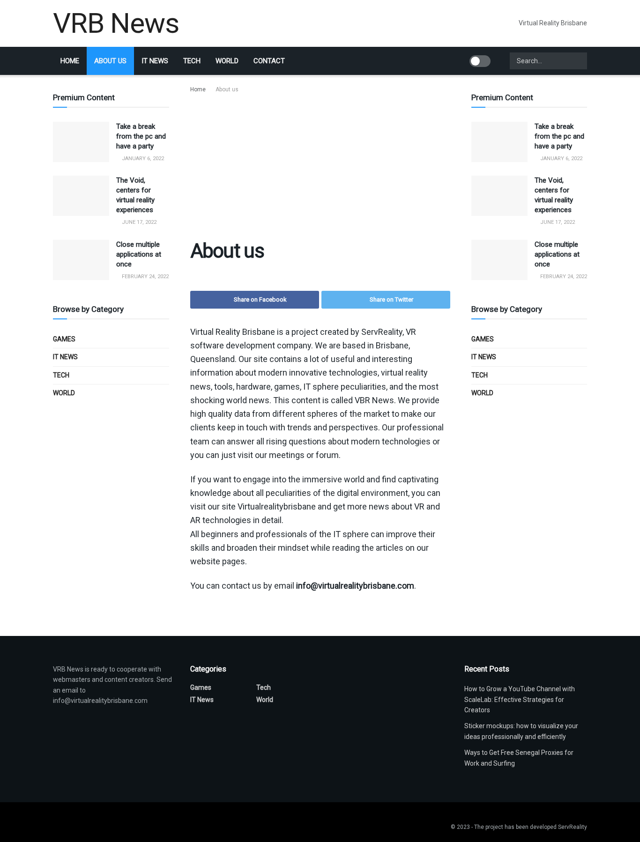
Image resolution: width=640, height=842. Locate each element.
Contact (269, 61)
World (227, 61)
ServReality (572, 827)
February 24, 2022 (144, 276)
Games (64, 339)
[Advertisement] (320, 164)
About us (110, 61)
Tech (192, 61)
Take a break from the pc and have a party (141, 136)
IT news (154, 61)
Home (69, 61)
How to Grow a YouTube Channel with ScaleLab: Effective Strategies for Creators (519, 699)
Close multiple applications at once (138, 254)
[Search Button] (579, 60)
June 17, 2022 (138, 222)
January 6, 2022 (142, 158)
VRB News (116, 23)
